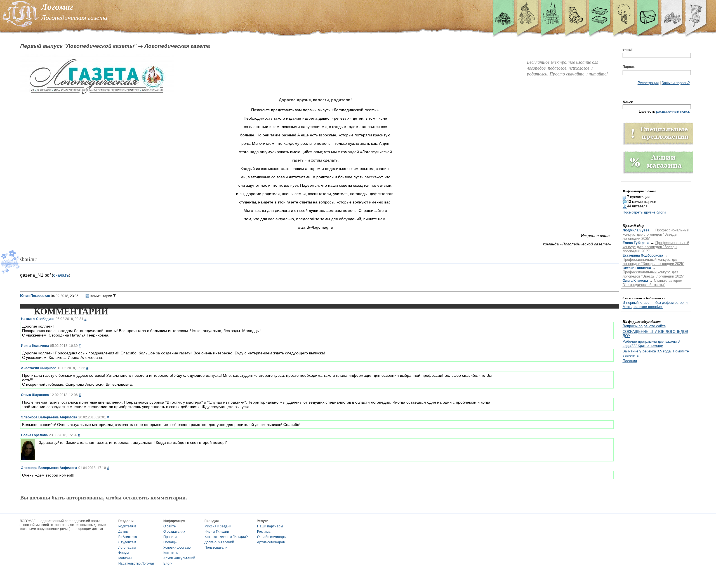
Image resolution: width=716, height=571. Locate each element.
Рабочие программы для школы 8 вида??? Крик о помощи (651, 343)
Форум (123, 553)
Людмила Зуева (636, 230)
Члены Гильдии (216, 532)
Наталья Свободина (38, 319)
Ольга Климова (635, 281)
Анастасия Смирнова (38, 368)
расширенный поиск (673, 111)
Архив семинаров (271, 542)
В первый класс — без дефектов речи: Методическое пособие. (656, 304)
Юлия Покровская (35, 296)
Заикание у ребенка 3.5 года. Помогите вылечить (656, 353)
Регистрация (648, 83)
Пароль (629, 67)
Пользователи (215, 547)
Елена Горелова (34, 435)
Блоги (168, 563)
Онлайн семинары (271, 537)
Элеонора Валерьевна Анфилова (49, 417)
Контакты (170, 553)
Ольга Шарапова (35, 395)
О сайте (169, 526)
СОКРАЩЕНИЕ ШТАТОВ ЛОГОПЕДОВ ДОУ (655, 334)
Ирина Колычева (35, 346)
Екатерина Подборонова (643, 255)
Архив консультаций (179, 558)
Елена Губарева (636, 243)
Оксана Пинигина (637, 268)
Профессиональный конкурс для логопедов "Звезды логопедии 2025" (656, 234)
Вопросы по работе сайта (644, 326)
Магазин (125, 558)
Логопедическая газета (177, 46)
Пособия (630, 361)
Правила (170, 537)
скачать (61, 275)
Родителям (127, 526)
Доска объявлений (219, 542)
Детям (123, 532)
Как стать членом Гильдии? (226, 537)
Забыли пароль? (676, 83)
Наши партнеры (270, 526)
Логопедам (127, 547)
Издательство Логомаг (136, 563)
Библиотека (127, 537)
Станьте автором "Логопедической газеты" (652, 282)
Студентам (127, 542)
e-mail (627, 49)
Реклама (263, 532)
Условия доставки (177, 547)
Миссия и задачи (217, 526)
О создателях (174, 532)
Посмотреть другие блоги (644, 212)
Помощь (169, 542)
